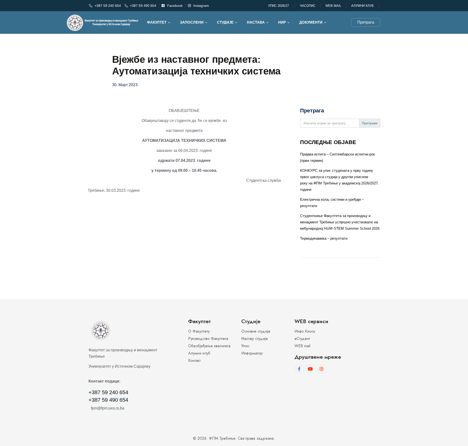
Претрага (365, 22)
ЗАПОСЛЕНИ (192, 22)
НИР (282, 22)
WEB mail (333, 6)
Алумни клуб (362, 6)
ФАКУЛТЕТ (156, 22)
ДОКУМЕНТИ (310, 22)
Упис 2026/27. (279, 6)
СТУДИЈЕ (225, 22)
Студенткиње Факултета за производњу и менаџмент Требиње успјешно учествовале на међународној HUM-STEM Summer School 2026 (340, 222)
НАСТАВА (256, 22)
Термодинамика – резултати (323, 238)
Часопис (307, 6)
